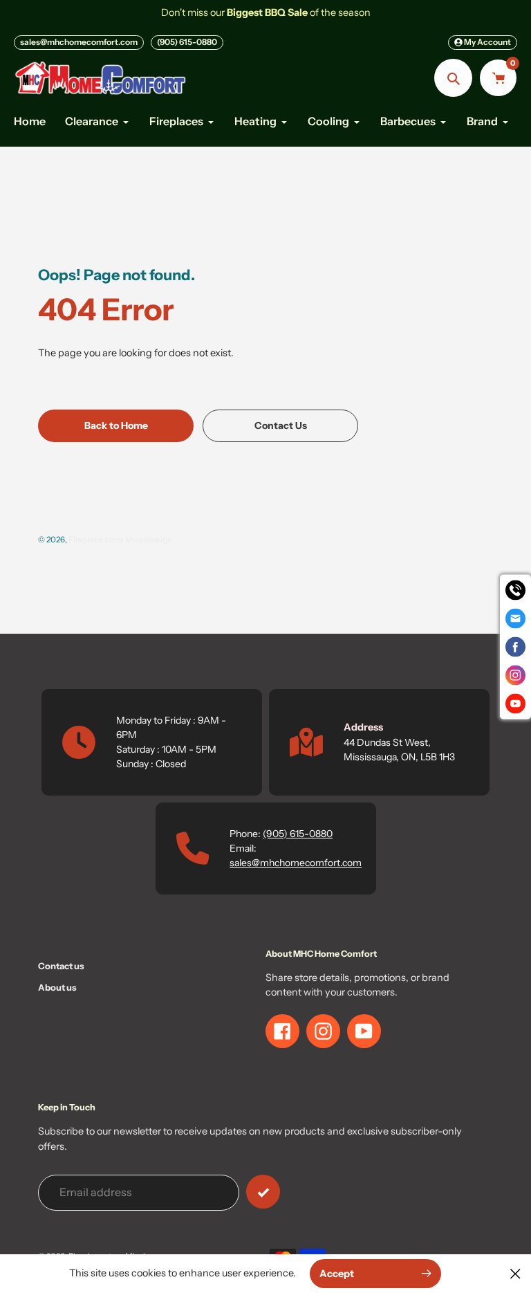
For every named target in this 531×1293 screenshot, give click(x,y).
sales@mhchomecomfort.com (79, 42)
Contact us (61, 965)
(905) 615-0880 (187, 42)
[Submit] (263, 1192)
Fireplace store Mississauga (119, 539)
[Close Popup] (515, 1273)
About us (57, 987)
